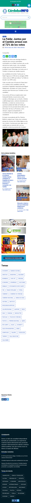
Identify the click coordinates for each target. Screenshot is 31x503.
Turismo (4, 336)
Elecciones (22, 282)
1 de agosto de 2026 (8, 188)
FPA (3, 290)
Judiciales (23, 484)
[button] (15, 31)
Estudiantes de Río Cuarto (16, 286)
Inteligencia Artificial (8, 305)
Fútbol (21, 290)
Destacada (5, 481)
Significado (5, 332)
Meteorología (13, 487)
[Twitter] (18, 5)
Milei (3, 313)
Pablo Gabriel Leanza (7, 189)
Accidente (5, 270)
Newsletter (18, 313)
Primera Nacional (14, 321)
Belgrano (21, 274)
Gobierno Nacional (7, 297)
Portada (19, 490)
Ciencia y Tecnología (17, 475)
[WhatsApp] (6, 56)
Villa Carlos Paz (14, 336)
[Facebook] (15, 5)
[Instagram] (13, 5)
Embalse (4, 286)
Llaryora (16, 309)
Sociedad (4, 170)
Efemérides (13, 282)
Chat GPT (13, 278)
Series (18, 328)
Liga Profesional (7, 309)
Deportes (21, 478)
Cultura (4, 478)
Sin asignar (21, 493)
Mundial (10, 313)
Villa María (5, 340)
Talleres (13, 332)
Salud (12, 324)
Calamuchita (5, 475)
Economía (19, 168)
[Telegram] (9, 56)
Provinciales (5, 493)
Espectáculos (22, 481)
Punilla (14, 493)
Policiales (5, 490)
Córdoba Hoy (5, 168)
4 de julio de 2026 (22, 209)
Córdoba (20, 278)
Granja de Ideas (20, 297)
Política (4, 36)
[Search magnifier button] (29, 17)
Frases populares (11, 290)
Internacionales (13, 484)
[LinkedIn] (15, 56)
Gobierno (5, 294)
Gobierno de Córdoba (16, 294)
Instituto (12, 301)
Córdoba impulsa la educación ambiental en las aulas (14, 460)
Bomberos (5, 278)
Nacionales (22, 487)
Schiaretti (19, 324)
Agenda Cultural (15, 270)
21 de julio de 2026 (22, 180)
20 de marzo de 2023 (11, 47)
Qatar (23, 321)
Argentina (13, 274)
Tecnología (22, 332)
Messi (23, 309)
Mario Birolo (21, 47)
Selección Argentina (8, 328)
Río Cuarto (5, 324)
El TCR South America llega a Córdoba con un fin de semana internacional (14, 456)
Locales (4, 487)
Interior (4, 484)
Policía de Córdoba (15, 317)
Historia (4, 301)
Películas (4, 317)
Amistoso (5, 274)
